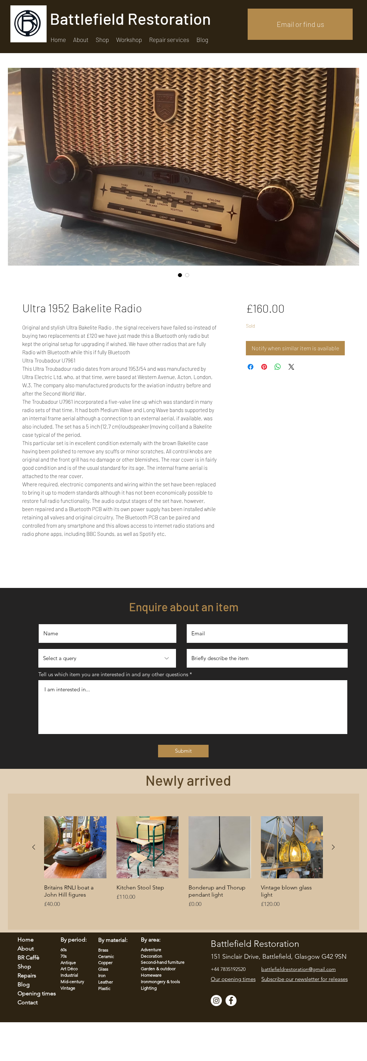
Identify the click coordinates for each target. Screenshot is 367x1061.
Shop (24, 966)
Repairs (27, 975)
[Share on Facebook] (250, 367)
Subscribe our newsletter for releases (304, 979)
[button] (169, 40)
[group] (183, 870)
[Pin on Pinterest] (264, 367)
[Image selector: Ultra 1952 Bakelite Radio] (180, 275)
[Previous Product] (33, 847)
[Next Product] (333, 847)
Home (26, 939)
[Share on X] (291, 367)
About (26, 948)
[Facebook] (231, 1000)
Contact (28, 1002)
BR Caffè (28, 957)
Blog (24, 984)
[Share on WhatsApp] (277, 367)
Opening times (32, 993)
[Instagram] (216, 1000)
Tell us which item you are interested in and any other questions (113, 674)
